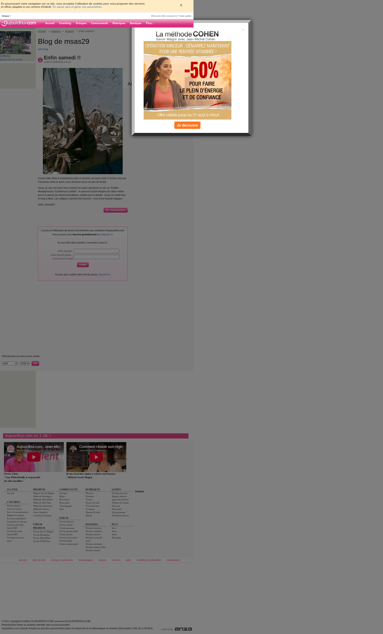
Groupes (81, 23)
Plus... (150, 23)
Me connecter (169, 16)
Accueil (49, 23)
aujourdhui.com (19, 23)
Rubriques (119, 23)
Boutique (135, 23)
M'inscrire (156, 16)
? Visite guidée (185, 16)
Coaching (65, 23)
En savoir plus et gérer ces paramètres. (78, 6)
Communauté (99, 23)
